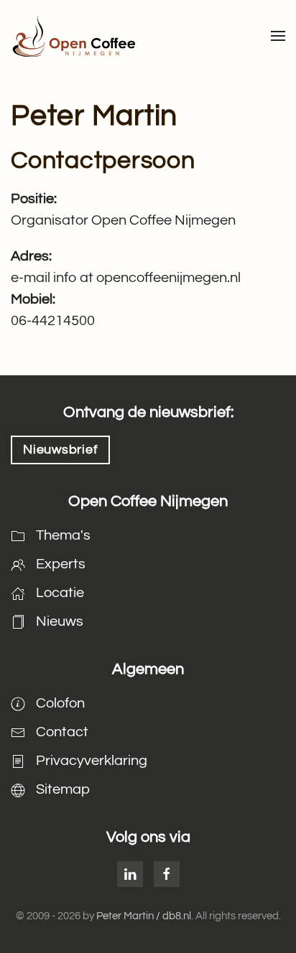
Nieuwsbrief (60, 449)
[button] (278, 36)
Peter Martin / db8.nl (143, 916)
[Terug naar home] (74, 36)
